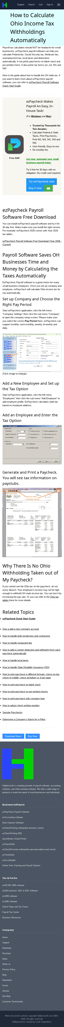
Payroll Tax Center (10, 912)
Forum (5, 985)
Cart (41, 4)
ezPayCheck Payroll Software (15, 812)
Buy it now (35, 188)
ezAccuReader (9, 860)
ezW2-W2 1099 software (13, 885)
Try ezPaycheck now (41, 181)
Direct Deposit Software (13, 823)
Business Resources (11, 917)
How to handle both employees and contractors (26, 636)
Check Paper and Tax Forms (15, 907)
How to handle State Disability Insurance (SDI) (25, 667)
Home (5, 937)
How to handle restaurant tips (17, 643)
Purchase (6, 953)
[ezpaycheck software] (48, 188)
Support (20, 4)
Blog (4, 975)
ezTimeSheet (8, 855)
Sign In (50, 4)
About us (6, 964)
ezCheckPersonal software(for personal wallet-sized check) (28, 849)
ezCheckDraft (8, 844)
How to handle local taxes (15, 660)
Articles (5, 991)
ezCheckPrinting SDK (12, 833)
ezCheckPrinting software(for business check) (23, 828)
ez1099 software (9, 896)
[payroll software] (14, 154)
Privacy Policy (8, 969)
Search (31, 4)
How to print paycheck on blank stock (21, 684)
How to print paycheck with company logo (23, 698)
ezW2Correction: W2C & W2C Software (20, 891)
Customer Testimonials (12, 1001)
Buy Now (32, 736)
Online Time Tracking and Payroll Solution (21, 865)
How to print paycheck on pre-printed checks (25, 691)
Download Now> (13, 736)
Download (6, 948)
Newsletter (7, 980)
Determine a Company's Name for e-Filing (23, 719)
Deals (4, 959)
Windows (36, 116)
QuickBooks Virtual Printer (14, 839)
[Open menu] (59, 5)
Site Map (6, 996)
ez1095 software (9, 901)
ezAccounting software (12, 817)
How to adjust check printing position (20, 705)
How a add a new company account (20, 629)
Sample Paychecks (12, 712)
